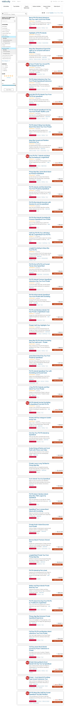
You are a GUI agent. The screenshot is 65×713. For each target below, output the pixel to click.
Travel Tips (55, 1)
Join (59, 1)
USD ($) (13, 1)
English (18, 1)
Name (62, 12)
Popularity (51, 12)
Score (55, 12)
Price (59, 12)
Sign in (62, 1)
